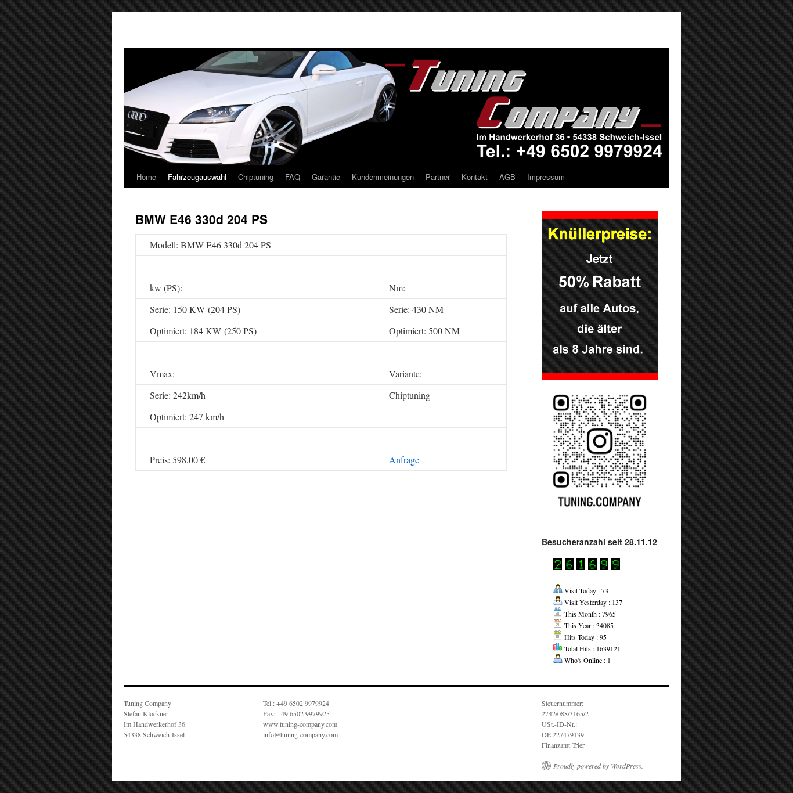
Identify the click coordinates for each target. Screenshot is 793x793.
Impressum (546, 176)
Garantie (326, 176)
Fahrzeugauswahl (197, 176)
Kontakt (475, 176)
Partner (438, 176)
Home (146, 176)
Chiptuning (255, 176)
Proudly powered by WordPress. (598, 765)
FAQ (292, 176)
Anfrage (404, 459)
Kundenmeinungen (383, 176)
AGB (507, 176)
